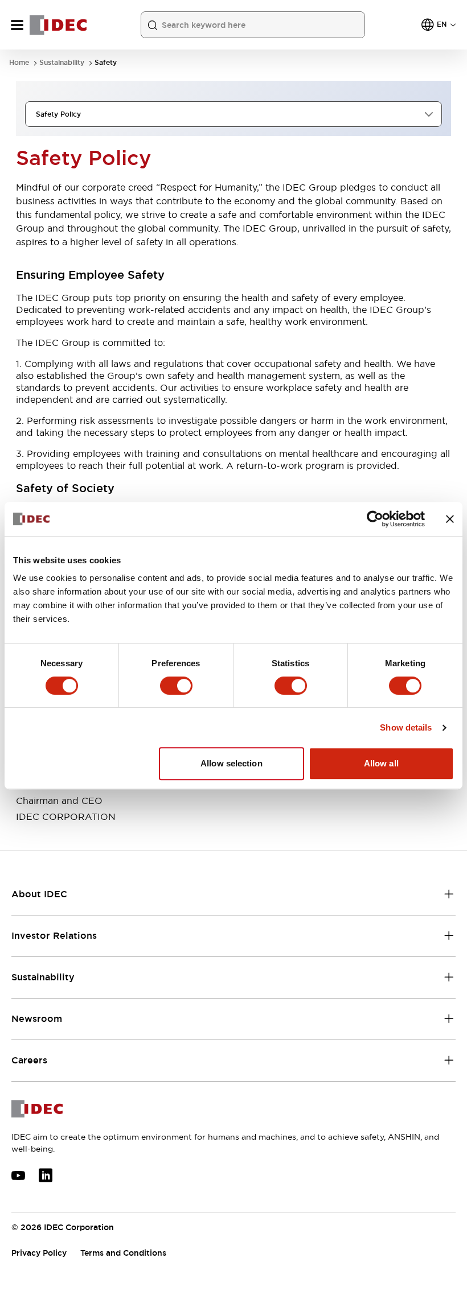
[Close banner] (450, 519)
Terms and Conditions (123, 1253)
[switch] (176, 686)
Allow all (381, 763)
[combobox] (233, 114)
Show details (406, 727)
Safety (106, 63)
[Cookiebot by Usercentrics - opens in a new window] (375, 518)
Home (19, 63)
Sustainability (61, 63)
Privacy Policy (39, 1253)
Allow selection (231, 763)
